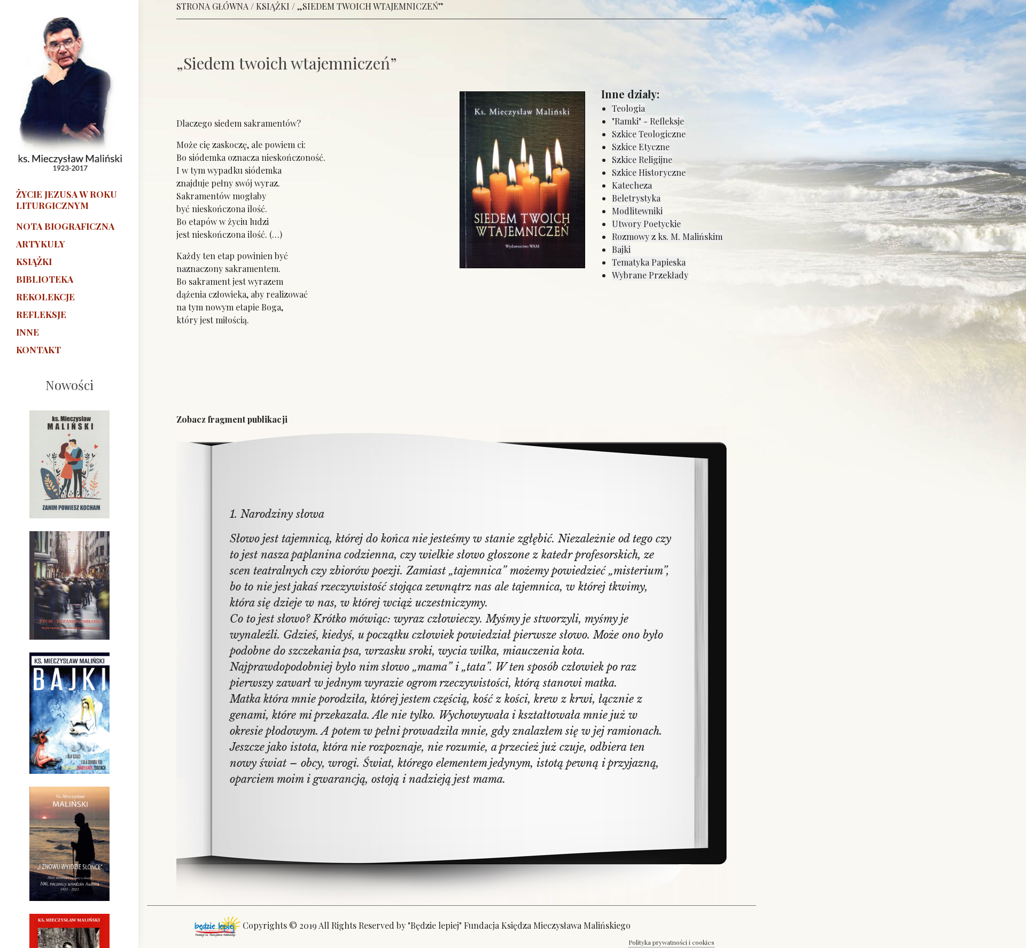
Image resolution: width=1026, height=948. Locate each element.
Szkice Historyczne (649, 172)
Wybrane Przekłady (650, 275)
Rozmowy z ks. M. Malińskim (667, 236)
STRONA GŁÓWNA (212, 6)
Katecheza (632, 185)
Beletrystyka (636, 198)
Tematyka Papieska (649, 262)
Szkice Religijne (642, 159)
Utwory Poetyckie (646, 223)
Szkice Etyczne (641, 146)
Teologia (628, 108)
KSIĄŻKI (273, 6)
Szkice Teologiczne (649, 133)
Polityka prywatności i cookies (671, 942)
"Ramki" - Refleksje (648, 121)
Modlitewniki (637, 210)
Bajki (621, 249)
